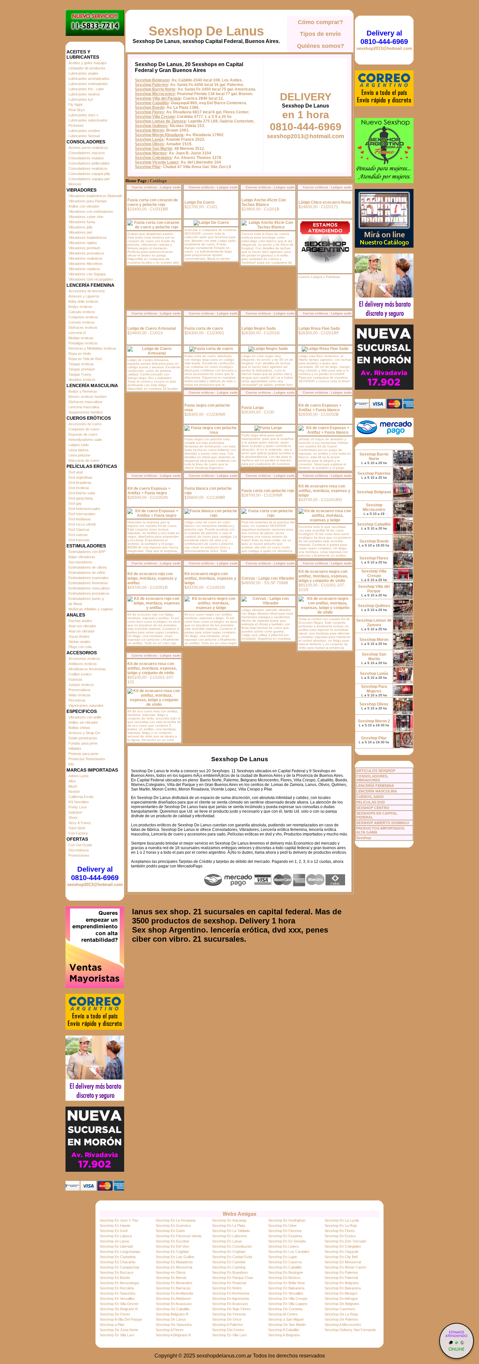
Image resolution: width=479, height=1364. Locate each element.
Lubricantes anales (83, 73)
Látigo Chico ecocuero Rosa (324, 202)
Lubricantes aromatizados (88, 78)
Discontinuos (78, 850)
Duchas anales (80, 621)
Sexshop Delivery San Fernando (350, 1330)
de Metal (75, 604)
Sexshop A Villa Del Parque (121, 1319)
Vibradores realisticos (85, 258)
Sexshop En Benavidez (174, 1283)
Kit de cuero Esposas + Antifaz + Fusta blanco (319, 407)
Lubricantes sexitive (84, 131)
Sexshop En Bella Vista (286, 1283)
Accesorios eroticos (84, 658)
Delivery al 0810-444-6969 (95, 873)
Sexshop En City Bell (341, 1257)
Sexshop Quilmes (151, 125)
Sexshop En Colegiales (343, 1246)
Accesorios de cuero (84, 424)
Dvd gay (75, 503)
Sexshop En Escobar (172, 1241)
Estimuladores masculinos (89, 588)
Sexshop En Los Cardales (289, 1252)
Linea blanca (78, 450)
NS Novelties (78, 802)
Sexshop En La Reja (341, 1225)
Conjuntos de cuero (83, 429)
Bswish (74, 791)
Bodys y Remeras (82, 391)
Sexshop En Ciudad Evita (232, 1257)
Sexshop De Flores (115, 1314)
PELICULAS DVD (370, 802)
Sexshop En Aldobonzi (173, 1298)
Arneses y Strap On (84, 733)
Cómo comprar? (320, 22)
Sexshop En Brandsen (230, 1272)
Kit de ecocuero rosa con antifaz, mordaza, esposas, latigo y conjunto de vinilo (152, 668)
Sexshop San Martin (153, 148)
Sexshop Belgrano (152, 80)
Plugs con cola (80, 647)
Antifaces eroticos (82, 664)
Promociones (78, 855)
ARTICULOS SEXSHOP (375, 771)
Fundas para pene (82, 743)
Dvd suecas (78, 535)
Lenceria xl (77, 333)
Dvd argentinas (80, 477)
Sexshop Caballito (151, 103)
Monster (74, 184)
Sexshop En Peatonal (229, 1283)
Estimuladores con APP (86, 552)
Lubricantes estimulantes (88, 84)
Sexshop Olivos (149, 144)
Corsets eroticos (81, 322)
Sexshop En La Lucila (342, 1220)
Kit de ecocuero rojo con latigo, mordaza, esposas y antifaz (152, 578)
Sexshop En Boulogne (285, 1272)
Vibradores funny (81, 222)
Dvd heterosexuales (84, 509)
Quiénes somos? (320, 46)
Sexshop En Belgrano (342, 1283)
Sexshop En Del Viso (172, 1246)
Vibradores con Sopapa (87, 274)
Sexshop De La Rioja (341, 1314)
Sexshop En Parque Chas (232, 1278)
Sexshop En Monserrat (343, 1262)
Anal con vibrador (82, 626)
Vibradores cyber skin (85, 217)
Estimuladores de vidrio (86, 572)
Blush (72, 786)
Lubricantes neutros (84, 94)
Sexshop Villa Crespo (155, 116)
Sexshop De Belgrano (342, 1304)
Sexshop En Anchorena (230, 1293)
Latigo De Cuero (199, 202)
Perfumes (76, 125)
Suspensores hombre (85, 412)
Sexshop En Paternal (341, 1278)
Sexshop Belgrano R (172, 1314)
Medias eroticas (81, 338)
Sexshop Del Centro (228, 1330)
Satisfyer (75, 812)
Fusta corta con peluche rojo (267, 490)
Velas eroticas (79, 695)
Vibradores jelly (80, 227)
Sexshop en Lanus (114, 1241)
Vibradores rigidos (82, 243)
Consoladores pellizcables (89, 163)
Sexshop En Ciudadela (118, 1257)
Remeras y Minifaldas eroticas (92, 348)
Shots (73, 818)
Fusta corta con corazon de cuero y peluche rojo (152, 202)
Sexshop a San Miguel (285, 1319)
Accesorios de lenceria (86, 291)
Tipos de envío (320, 34)
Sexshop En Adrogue (341, 1298)
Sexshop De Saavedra (174, 1325)
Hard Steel (76, 828)
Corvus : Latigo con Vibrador (268, 578)
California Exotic (81, 797)
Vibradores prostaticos (86, 253)
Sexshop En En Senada (287, 1241)
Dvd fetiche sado (81, 493)
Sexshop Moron (149, 130)
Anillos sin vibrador (83, 722)
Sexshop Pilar (148, 167)
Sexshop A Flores (169, 1330)
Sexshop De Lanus (206, 31)
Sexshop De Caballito (173, 1309)
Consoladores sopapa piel (88, 179)
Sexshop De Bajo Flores (231, 1309)
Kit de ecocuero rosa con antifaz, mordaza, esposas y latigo (324, 491)
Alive (72, 781)
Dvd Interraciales (81, 514)
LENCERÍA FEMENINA (375, 786)
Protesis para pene (83, 754)
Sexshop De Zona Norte (119, 1330)
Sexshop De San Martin (287, 1325)
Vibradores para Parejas (87, 201)
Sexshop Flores (149, 112)
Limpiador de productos (87, 68)
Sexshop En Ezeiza (340, 1236)
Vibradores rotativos (84, 269)
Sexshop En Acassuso (174, 1304)
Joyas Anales (79, 636)
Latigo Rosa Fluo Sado (319, 328)
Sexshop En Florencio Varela (178, 1236)
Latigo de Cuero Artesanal (151, 328)
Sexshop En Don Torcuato (345, 1241)
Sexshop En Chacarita (117, 1262)
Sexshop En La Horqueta (176, 1220)
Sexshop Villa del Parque (158, 98)
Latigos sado (78, 445)
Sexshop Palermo (151, 84)
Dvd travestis (79, 540)
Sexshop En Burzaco (116, 1272)
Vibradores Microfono (85, 264)
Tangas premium (81, 369)
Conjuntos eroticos (83, 317)
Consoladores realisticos (88, 168)
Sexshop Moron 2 (374, 721)
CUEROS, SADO (370, 797)
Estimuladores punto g (86, 599)
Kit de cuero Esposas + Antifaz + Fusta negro (148, 490)
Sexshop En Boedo (115, 1278)
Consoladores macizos (86, 153)
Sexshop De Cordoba (285, 1309)
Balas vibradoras (81, 557)
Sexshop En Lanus (227, 1241)
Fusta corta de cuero (203, 328)
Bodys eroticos (80, 307)
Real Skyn (76, 110)
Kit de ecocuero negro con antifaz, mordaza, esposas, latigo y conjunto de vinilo (323, 576)
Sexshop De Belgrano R (119, 1309)
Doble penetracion (82, 738)
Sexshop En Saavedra (117, 1293)
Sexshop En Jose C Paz (119, 1220)
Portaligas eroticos (83, 343)
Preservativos (79, 690)
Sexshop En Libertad (116, 1246)
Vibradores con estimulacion (90, 211)
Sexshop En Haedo (115, 1225)
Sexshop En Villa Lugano (287, 1304)
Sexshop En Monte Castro (345, 1267)
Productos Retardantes (86, 759)
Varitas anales (79, 642)
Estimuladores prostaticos (88, 593)
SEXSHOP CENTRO (372, 808)
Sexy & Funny (79, 823)
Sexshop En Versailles (285, 1293)
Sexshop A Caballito (283, 1330)
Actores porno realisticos (88, 148)
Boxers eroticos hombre (87, 397)
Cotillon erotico (80, 674)
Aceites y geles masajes (87, 63)
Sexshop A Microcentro (343, 1325)
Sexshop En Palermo (341, 1272)
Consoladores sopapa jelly (89, 174)
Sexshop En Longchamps (120, 1252)
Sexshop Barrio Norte (155, 89)
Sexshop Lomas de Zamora (160, 121)
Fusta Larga (252, 407)
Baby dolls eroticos (83, 301)
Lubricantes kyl (80, 99)
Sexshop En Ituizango (229, 1220)
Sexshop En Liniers (283, 1246)
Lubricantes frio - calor (86, 89)
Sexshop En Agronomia (230, 1298)
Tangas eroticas (81, 364)
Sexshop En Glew (282, 1225)
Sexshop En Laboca (116, 1236)
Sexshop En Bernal (171, 1278)
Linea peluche (79, 455)
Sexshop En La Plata (228, 1225)
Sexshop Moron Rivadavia (159, 135)
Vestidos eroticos (81, 380)
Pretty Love (77, 807)
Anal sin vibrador (81, 631)
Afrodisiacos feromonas (87, 669)
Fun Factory (78, 833)
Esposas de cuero (82, 434)
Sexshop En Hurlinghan (286, 1220)
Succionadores (80, 562)
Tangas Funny (79, 374)
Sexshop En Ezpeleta (285, 1236)
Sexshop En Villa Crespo (287, 1298)
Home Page (136, 181)
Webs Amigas (239, 1214)
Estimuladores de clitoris (87, 567)
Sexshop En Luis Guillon (175, 1257)
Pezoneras (77, 700)
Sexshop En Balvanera (286, 1288)
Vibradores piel (80, 232)
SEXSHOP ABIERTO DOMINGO (382, 823)
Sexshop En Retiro (227, 1288)
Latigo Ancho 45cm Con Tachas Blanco (263, 202)
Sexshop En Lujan (282, 1257)
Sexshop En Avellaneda (174, 1293)
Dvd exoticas (78, 488)
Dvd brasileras (80, 483)
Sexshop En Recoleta (117, 1288)
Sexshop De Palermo (341, 1319)
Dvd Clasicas (79, 529)
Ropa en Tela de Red (85, 359)
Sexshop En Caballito (285, 1267)
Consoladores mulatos (86, 158)
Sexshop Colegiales (153, 157)
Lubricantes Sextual (84, 136)
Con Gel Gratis (80, 845)
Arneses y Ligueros (83, 296)
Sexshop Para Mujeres (374, 688)
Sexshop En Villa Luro (117, 1335)
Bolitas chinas (79, 728)
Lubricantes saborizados (88, 120)
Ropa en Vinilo (79, 354)
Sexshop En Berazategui (119, 1283)
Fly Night (75, 105)
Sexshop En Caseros (285, 1262)
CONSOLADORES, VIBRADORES (372, 778)
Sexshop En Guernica (173, 1225)
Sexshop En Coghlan (172, 1252)
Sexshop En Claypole (341, 1252)
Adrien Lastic (78, 776)
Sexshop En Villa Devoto (119, 1304)
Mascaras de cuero (83, 460)
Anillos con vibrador (83, 206)
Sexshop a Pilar (112, 1325)
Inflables (74, 748)
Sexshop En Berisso (284, 1278)
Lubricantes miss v (83, 115)
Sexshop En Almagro (341, 1293)
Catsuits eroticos (81, 312)
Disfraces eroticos (82, 327)
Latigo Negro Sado (258, 328)
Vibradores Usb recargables (90, 279)
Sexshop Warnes (151, 153)
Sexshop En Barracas (173, 1288)
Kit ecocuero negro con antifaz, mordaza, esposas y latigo (210, 578)
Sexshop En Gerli (113, 1231)
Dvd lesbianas (79, 519)
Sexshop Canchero (340, 1309)
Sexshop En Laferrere (229, 1236)
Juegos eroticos (81, 685)
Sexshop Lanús (149, 139)
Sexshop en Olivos (171, 1272)
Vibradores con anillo (84, 717)
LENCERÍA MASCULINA (376, 791)
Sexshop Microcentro (155, 94)
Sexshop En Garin (170, 1231)
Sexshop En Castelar (229, 1262)
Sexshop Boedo (149, 107)
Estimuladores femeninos (88, 583)
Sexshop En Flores (340, 1231)
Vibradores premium (84, 248)
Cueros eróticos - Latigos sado (156, 187)
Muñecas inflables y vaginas (90, 609)
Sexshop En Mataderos (174, 1262)
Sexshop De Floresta (229, 1314)
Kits (71, 764)
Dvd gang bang (80, 498)
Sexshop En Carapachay (119, 1267)
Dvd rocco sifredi (81, 524)
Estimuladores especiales (88, 578)
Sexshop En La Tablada (231, 1231)
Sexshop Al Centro (283, 1314)
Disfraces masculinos (85, 402)
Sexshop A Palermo (227, 1325)
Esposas (75, 679)
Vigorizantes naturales (86, 705)
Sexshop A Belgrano (284, 1335)
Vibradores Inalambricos (87, 237)
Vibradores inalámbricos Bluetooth (95, 196)
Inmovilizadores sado (85, 440)
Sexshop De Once (226, 1319)
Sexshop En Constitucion (232, 1246)
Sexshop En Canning (228, 1267)
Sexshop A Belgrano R (173, 1335)
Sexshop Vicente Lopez (156, 162)
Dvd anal (75, 472)
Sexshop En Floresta (284, 1231)
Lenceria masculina (83, 407)
